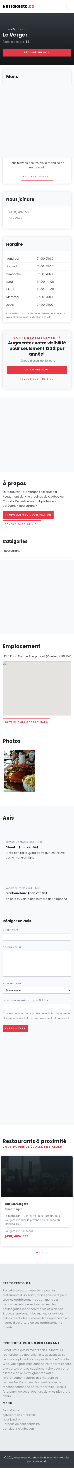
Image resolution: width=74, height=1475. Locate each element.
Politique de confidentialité (21, 1424)
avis (22, 29)
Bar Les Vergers (16, 1204)
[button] (37, 1252)
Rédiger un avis (37, 52)
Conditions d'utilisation (18, 1429)
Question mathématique (20, 1000)
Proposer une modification (28, 515)
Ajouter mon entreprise (19, 1415)
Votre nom (10, 930)
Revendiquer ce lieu (22, 524)
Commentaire (12, 947)
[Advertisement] (37, 434)
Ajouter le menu (37, 176)
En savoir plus (37, 370)
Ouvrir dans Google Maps (26, 722)
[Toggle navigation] (68, 6)
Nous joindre (11, 1419)
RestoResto (19, 6)
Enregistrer (15, 1028)
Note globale (12, 983)
